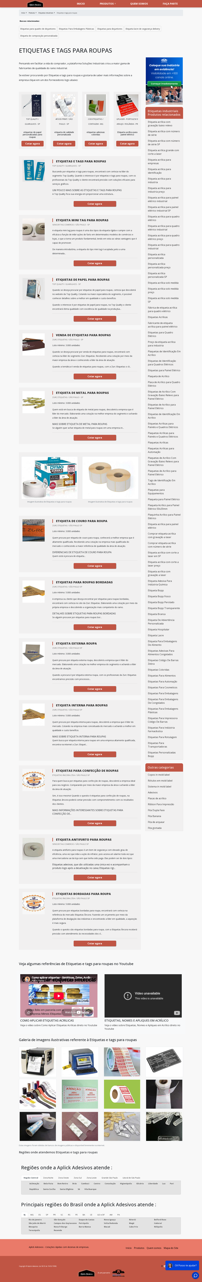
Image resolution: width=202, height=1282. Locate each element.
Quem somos (139, 3)
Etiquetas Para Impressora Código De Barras (162, 720)
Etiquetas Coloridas (158, 669)
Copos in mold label (159, 774)
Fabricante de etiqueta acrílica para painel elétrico (162, 324)
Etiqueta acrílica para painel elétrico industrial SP (163, 208)
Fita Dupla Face (156, 810)
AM (111, 1214)
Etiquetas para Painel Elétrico (164, 370)
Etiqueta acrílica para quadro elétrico (164, 218)
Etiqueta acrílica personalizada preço (159, 265)
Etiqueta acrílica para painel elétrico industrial (163, 199)
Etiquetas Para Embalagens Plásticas (76, 28)
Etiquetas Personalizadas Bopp (162, 754)
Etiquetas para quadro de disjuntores (38, 28)
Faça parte (170, 3)
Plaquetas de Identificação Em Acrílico (164, 353)
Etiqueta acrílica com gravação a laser (159, 573)
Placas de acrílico (157, 798)
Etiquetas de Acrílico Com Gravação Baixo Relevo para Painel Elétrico (163, 395)
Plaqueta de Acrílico (158, 376)
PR (54, 1214)
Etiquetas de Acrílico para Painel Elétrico (162, 406)
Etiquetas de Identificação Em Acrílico (164, 415)
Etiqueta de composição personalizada (38, 35)
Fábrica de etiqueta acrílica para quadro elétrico (162, 309)
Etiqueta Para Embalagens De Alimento (162, 643)
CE (91, 1214)
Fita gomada (154, 828)
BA (84, 1214)
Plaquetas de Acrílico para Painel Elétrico (162, 472)
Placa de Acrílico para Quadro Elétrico (164, 384)
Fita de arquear (156, 822)
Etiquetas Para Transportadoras (157, 744)
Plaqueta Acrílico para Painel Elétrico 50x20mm (163, 507)
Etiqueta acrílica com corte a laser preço (163, 563)
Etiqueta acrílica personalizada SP (157, 275)
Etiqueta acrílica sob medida (163, 282)
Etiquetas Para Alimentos (162, 675)
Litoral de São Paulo (131, 1177)
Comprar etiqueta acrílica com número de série (162, 544)
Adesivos (153, 792)
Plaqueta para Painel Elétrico (164, 499)
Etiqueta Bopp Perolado (161, 602)
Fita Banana (154, 816)
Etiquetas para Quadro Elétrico (160, 334)
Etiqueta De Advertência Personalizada (161, 621)
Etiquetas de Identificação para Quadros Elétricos (162, 362)
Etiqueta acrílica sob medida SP (163, 300)
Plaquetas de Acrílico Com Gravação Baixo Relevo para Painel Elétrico (163, 461)
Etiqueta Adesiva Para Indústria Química (160, 582)
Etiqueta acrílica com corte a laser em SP (163, 554)
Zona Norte (48, 1177)
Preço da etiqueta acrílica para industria (161, 343)
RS (69, 1214)
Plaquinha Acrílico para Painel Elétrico (164, 516)
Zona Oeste (63, 1177)
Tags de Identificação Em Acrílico (161, 482)
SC (62, 1214)
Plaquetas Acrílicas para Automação (161, 450)
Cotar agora (32, 143)
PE (76, 1214)
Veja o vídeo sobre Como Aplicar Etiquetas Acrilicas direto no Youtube (58, 1025)
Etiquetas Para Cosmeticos (162, 687)
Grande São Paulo (110, 1177)
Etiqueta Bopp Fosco (159, 596)
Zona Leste (92, 1177)
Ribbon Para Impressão (161, 804)
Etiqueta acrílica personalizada (156, 256)
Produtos (107, 3)
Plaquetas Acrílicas (158, 442)
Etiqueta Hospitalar (158, 629)
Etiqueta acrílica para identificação (159, 171)
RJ (24, 1214)
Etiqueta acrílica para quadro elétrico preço (164, 237)
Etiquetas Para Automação (162, 681)
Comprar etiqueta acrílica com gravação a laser (162, 535)
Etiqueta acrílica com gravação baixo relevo (160, 123)
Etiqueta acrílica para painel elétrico (163, 526)
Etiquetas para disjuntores (109, 28)
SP (47, 1214)
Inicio (81, 3)
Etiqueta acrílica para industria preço (159, 190)
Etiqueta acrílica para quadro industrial (164, 246)
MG (32, 1214)
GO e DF (101, 1214)
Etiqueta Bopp (156, 590)
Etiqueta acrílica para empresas (159, 161)
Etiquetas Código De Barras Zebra (163, 662)
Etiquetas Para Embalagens (163, 693)
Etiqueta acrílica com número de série (164, 133)
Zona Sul (78, 1177)
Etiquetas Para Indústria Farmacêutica (161, 729)
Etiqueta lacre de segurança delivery (143, 28)
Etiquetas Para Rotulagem (162, 737)
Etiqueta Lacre (156, 635)
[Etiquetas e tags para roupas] (32, 105)
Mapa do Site (171, 1248)
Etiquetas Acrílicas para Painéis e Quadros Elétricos (163, 425)
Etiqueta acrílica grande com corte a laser (163, 152)
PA (118, 1214)
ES (40, 1214)
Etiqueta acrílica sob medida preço (163, 290)
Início (129, 1248)
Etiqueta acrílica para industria (159, 180)
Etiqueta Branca (156, 614)
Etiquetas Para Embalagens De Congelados (163, 701)
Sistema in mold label (159, 786)
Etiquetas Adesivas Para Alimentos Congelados (161, 652)
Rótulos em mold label (160, 780)
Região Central (31, 1177)
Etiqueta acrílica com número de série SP (164, 142)
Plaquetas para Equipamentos (156, 491)
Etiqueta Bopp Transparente (164, 608)
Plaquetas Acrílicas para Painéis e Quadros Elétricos (163, 434)
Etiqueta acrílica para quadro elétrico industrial (164, 227)
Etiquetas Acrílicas (158, 317)
